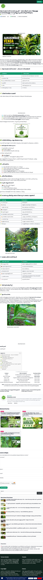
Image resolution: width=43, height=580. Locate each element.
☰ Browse (39, 1)
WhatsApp (14, 16)
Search (2, 491)
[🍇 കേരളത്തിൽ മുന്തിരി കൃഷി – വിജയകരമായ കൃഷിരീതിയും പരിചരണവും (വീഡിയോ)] (3, 537)
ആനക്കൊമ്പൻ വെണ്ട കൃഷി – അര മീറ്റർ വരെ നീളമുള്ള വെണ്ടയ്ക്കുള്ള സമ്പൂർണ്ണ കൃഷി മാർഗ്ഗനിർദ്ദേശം (23, 515)
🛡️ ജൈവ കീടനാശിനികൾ (5, 365)
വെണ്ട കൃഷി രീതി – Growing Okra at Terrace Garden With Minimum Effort (10, 433)
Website (15, 403)
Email (1, 473)
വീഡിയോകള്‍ (11, 415)
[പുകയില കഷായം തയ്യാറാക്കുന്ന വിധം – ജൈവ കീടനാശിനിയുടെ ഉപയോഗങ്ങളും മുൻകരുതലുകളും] (3, 533)
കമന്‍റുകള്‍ (4, 369)
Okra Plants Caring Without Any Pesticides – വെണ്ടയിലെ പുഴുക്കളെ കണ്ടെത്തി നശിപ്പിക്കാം (10, 413)
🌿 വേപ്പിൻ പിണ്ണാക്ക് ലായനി (6, 362)
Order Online (37, 374)
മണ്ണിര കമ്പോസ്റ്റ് (5, 207)
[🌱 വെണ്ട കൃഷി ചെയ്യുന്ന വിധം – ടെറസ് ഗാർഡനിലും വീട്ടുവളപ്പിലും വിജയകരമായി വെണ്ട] (32, 423)
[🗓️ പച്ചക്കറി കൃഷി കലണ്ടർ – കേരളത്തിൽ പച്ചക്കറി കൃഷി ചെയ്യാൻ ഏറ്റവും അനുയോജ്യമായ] (3, 504)
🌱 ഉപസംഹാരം (4, 367)
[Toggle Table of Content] (19, 353)
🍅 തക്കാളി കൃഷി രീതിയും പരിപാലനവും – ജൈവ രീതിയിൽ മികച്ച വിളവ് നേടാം (19, 511)
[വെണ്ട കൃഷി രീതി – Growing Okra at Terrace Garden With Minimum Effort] (11, 441)
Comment (2, 457)
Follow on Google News (23, 16)
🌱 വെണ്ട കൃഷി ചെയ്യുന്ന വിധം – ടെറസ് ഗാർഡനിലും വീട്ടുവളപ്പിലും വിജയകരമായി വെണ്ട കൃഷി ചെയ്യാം (32, 414)
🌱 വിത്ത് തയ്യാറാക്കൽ (5, 356)
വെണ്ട (14, 14)
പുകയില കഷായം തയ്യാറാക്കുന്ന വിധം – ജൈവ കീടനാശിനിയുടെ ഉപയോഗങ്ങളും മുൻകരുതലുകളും (23, 532)
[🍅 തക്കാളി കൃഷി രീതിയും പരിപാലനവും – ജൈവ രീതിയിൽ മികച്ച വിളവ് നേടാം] (3, 512)
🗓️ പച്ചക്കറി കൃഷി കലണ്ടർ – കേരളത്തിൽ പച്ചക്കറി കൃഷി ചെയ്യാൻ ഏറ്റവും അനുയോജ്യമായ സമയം (23, 503)
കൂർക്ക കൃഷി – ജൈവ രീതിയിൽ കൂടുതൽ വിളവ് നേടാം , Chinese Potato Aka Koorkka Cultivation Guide (24, 524)
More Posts (10, 403)
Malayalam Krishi (11, 397)
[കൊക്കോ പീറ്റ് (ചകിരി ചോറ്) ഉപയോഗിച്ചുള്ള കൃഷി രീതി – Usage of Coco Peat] (3, 520)
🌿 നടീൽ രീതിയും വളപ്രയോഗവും (7, 357)
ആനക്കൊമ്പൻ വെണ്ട (34, 297)
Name (1, 469)
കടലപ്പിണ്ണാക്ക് (6, 155)
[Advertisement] (21, 25)
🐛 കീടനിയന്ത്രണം (4, 361)
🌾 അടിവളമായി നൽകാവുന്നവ (7, 358)
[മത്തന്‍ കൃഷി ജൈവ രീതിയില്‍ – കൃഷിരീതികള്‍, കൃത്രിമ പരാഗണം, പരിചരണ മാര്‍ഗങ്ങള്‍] (3, 529)
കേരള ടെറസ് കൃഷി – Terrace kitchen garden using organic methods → (31, 390)
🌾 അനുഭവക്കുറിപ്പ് (4, 366)
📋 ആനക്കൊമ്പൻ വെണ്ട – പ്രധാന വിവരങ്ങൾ (9, 354)
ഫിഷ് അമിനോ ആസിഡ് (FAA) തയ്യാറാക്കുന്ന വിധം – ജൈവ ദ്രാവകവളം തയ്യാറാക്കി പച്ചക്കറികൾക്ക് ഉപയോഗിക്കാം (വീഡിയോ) (24, 500)
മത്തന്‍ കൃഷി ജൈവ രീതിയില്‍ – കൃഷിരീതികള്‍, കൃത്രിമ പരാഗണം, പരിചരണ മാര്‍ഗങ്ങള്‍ (21, 528)
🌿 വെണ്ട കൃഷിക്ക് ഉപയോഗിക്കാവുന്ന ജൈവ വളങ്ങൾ (11, 364)
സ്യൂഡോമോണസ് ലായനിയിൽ (18, 116)
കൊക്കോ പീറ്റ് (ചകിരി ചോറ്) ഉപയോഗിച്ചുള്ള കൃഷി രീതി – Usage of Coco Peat (20, 519)
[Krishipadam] (3, 6)
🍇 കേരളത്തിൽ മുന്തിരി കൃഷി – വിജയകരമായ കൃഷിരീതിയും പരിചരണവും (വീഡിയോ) (21, 536)
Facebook (4, 16)
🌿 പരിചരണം (3, 360)
